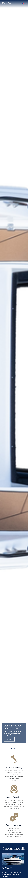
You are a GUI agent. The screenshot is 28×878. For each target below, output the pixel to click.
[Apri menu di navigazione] (26, 4)
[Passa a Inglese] (23, 4)
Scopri (9, 739)
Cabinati (7, 868)
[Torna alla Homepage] (6, 3)
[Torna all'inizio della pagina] (24, 874)
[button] (11, 748)
